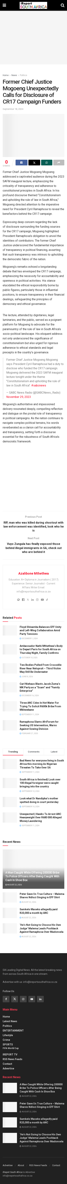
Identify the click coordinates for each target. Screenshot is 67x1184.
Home (6, 75)
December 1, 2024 (29, 638)
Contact (7, 1063)
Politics (23, 75)
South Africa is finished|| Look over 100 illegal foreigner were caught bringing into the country (40, 783)
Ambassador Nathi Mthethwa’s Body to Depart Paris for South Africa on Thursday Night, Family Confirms (41, 649)
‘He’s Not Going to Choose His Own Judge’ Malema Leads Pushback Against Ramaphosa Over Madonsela (41, 928)
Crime (6, 1039)
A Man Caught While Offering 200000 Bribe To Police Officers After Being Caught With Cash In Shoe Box (32, 876)
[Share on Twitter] (34, 162)
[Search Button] (62, 5)
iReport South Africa (12, 1172)
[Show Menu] (4, 5)
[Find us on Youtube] (31, 999)
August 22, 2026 (14, 885)
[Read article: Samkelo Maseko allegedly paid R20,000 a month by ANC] (10, 913)
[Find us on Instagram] (23, 999)
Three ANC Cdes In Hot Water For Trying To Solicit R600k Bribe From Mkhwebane (40, 706)
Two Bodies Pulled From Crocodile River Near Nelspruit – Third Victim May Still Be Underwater (40, 668)
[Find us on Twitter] (14, 999)
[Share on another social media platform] (58, 162)
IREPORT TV (10, 1054)
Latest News (10, 1021)
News (14, 75)
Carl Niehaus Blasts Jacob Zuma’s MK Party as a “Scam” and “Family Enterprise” (40, 687)
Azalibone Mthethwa (33, 573)
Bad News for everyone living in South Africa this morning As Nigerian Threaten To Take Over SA (42, 764)
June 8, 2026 (27, 677)
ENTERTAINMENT (13, 1030)
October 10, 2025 (29, 658)
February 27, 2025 (29, 733)
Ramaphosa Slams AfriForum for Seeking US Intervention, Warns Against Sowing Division (39, 725)
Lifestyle (8, 1035)
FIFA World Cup (11, 1048)
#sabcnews (38, 385)
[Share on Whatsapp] (46, 162)
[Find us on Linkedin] (40, 999)
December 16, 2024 (30, 696)
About (21, 1165)
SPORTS (8, 1044)
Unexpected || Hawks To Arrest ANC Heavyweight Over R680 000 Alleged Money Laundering (41, 817)
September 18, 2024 (13, 109)
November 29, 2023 (18, 397)
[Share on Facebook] (22, 162)
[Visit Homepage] (33, 5)
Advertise (8, 1068)
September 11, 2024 (30, 714)
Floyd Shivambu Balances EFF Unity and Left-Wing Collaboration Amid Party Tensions (40, 630)
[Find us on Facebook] (6, 999)
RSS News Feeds (12, 1059)
